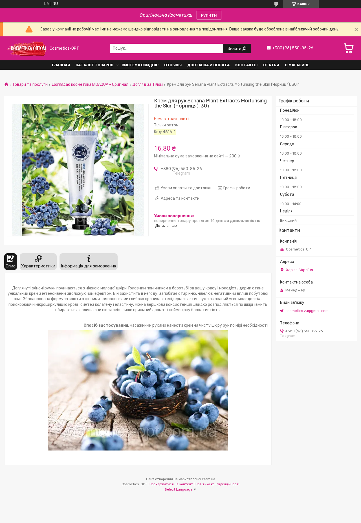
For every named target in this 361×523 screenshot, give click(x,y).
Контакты (246, 65)
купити (209, 15)
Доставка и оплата (208, 65)
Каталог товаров (94, 65)
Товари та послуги (30, 84)
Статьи (271, 65)
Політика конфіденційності (217, 484)
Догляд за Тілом (147, 84)
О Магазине (297, 65)
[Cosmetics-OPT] (25, 48)
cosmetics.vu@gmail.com (307, 311)
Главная (61, 65)
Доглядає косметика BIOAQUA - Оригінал (90, 84)
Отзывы (173, 65)
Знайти (235, 48)
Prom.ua (208, 479)
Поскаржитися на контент (171, 484)
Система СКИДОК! (140, 65)
